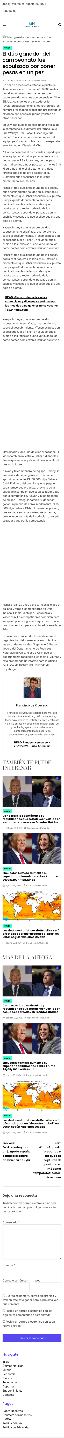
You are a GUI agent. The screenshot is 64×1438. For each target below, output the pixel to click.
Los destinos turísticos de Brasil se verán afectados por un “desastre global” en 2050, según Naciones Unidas (32, 934)
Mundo (7, 48)
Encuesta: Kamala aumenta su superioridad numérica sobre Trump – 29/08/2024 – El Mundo (30, 876)
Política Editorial (13, 1423)
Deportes (8, 1386)
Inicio (6, 1361)
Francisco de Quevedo (36, 80)
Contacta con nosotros (17, 1415)
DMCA (7, 1419)
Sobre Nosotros (13, 1411)
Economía (9, 1374)
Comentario (11, 1222)
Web (37, 1280)
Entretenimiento (13, 1390)
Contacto (8, 1394)
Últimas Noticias (13, 1365)
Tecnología (10, 1382)
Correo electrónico (16, 1280)
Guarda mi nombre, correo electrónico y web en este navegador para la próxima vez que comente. (30, 1300)
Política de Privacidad (16, 1427)
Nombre (9, 1265)
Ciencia (7, 1378)
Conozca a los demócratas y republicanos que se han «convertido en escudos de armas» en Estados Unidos (31, 819)
